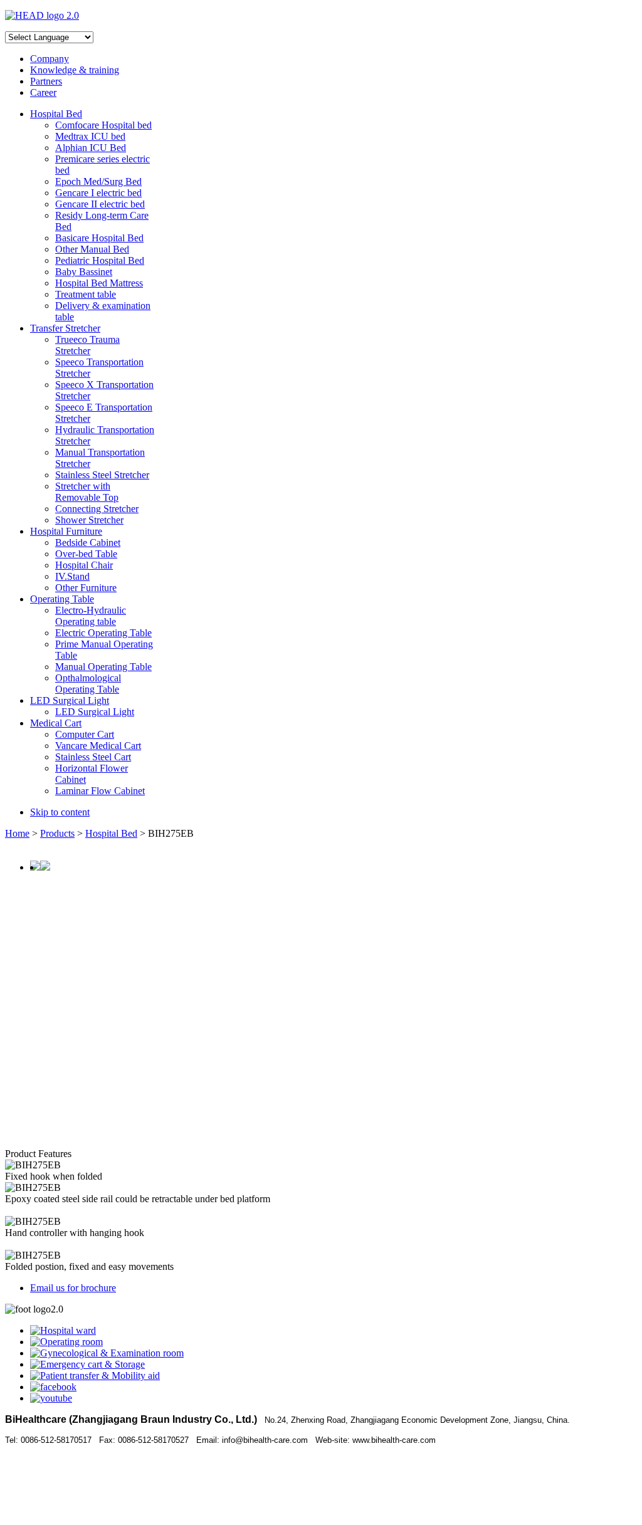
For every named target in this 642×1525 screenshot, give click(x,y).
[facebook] (53, 1386)
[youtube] (51, 1398)
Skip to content (60, 812)
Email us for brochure (73, 1287)
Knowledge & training (74, 70)
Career (43, 92)
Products (57, 833)
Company (49, 58)
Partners (46, 81)
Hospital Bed (111, 833)
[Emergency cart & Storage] (87, 1364)
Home (17, 833)
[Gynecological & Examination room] (107, 1353)
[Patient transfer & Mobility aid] (95, 1375)
